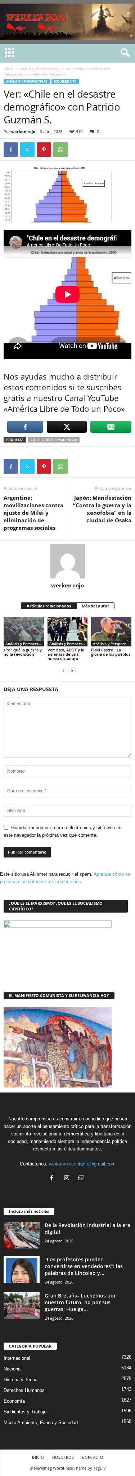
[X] (27, 149)
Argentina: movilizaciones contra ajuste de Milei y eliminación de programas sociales (33, 512)
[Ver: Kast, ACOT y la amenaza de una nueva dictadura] (68, 631)
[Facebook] (11, 149)
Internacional (17, 1358)
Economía (14, 1401)
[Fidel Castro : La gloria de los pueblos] (111, 631)
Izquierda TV (65, 81)
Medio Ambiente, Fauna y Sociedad (41, 1422)
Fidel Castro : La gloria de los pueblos (110, 652)
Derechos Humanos (24, 1390)
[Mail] (82, 1178)
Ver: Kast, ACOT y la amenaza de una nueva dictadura (66, 654)
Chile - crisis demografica (54, 440)
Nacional (13, 1369)
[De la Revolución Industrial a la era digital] (22, 1235)
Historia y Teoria (20, 1379)
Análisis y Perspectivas (39, 68)
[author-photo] (67, 561)
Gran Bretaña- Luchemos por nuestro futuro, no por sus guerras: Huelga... (80, 1302)
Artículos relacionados (49, 606)
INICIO (38, 1457)
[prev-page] (63, 670)
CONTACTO (92, 1457)
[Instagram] (68, 1178)
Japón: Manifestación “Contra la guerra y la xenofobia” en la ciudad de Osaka (102, 509)
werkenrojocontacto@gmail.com (82, 1164)
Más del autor (95, 606)
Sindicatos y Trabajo (25, 1411)
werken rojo (23, 131)
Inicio (8, 68)
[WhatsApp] (60, 149)
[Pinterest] (44, 149)
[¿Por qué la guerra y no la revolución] (24, 631)
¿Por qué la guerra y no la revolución (23, 652)
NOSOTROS (63, 1457)
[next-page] (72, 670)
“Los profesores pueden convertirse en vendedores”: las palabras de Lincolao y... (84, 1266)
